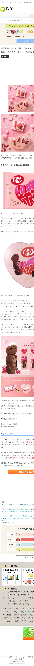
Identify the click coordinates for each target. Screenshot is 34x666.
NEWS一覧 (7, 20)
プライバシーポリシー (20, 657)
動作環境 (27, 612)
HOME (15, 16)
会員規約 (11, 657)
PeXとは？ (4, 657)
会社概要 (21, 659)
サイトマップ (13, 659)
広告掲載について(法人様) (17, 661)
